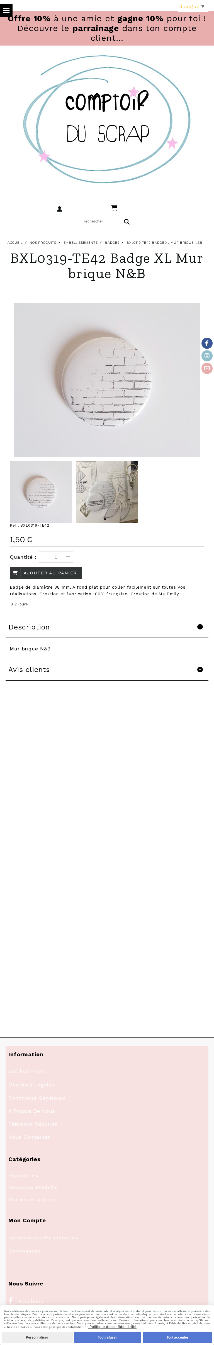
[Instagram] (207, 355)
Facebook (25, 1301)
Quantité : (23, 557)
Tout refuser (107, 1337)
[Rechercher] (126, 221)
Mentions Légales (31, 1085)
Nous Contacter (29, 1137)
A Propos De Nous (31, 1111)
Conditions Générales (36, 1098)
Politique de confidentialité (112, 1327)
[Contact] (207, 368)
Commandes (24, 1251)
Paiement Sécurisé (32, 1124)
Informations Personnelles (43, 1237)
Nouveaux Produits (33, 1187)
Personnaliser (37, 1337)
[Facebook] (207, 343)
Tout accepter (177, 1337)
